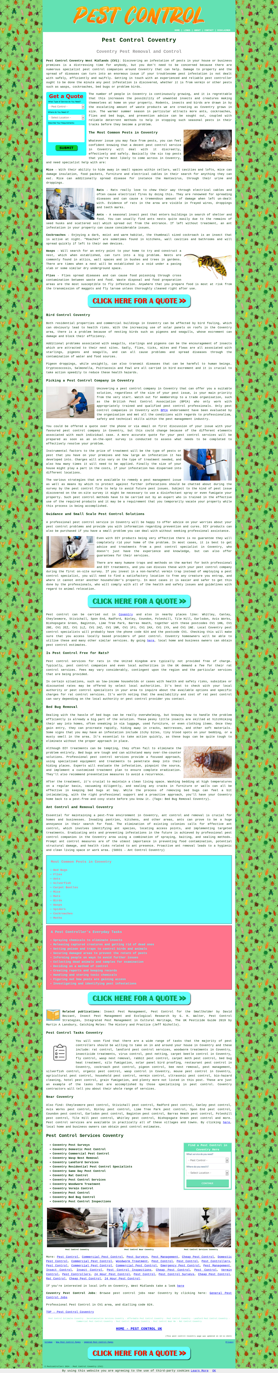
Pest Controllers (216, 1261)
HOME (177, 30)
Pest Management (165, 1257)
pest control (94, 69)
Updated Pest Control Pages (98, 1342)
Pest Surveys (137, 1257)
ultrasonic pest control (189, 1075)
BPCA (164, 410)
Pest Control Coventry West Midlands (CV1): (83, 60)
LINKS (187, 30)
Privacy (229, 1342)
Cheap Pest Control (198, 1257)
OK (214, 1370)
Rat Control (56, 1278)
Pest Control (67, 1257)
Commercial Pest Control (102, 1257)
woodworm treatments (191, 1049)
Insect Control (59, 1270)
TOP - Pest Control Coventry (70, 1312)
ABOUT (197, 30)
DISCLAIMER (223, 30)
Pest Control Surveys (176, 1274)
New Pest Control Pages (68, 1342)
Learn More (199, 1370)
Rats (114, 190)
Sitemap (48, 1342)
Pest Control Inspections (129, 1270)
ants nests (156, 219)
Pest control (57, 614)
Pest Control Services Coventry (84, 1135)
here (150, 640)
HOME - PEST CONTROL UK (139, 1329)
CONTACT (208, 30)
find (58, 1105)
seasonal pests (201, 120)
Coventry (126, 614)
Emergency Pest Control (180, 1265)
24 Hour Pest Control (112, 1274)
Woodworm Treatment (132, 1261)
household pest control (115, 1075)
